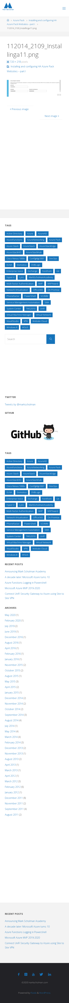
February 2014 (13, 742)
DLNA (9, 264)
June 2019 (10, 631)
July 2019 (9, 626)
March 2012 (11, 781)
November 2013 (14, 753)
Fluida (33, 992)
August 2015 (11, 676)
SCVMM (44, 295)
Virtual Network (43, 314)
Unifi (42, 308)
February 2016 (13, 653)
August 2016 (11, 642)
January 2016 (12, 659)
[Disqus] (34, 161)
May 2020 (10, 615)
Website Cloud (39, 321)
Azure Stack (12, 246)
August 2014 (11, 720)
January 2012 (12, 792)
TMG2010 (30, 308)
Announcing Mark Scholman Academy (25, 571)
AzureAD (42, 233)
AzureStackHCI (14, 252)
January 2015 (12, 692)
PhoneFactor (13, 295)
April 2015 (10, 687)
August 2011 (11, 814)
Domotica (21, 264)
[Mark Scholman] (8, 6)
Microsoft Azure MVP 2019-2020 (22, 588)
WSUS (25, 327)
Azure (30, 233)
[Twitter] (41, 974)
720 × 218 (15, 61)
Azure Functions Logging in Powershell (25, 582)
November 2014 (14, 703)
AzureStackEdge (48, 246)
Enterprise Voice (15, 271)
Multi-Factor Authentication (20, 283)
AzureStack (29, 246)
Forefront (47, 271)
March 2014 (11, 737)
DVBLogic (36, 264)
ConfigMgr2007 (37, 258)
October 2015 (12, 670)
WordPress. (45, 992)
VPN (26, 321)
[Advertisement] (30, 369)
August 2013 (11, 759)
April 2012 (10, 775)
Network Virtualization (17, 289)
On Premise (53, 289)
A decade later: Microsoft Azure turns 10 (27, 577)
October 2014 (12, 709)
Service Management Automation (23, 302)
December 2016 (14, 637)
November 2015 (14, 664)
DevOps (53, 258)
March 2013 (11, 770)
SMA (47, 302)
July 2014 (9, 725)
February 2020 (13, 620)
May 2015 (10, 681)
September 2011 (14, 809)
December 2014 (14, 698)
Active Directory (14, 233)
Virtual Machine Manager (19, 314)
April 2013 (10, 764)
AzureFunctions (14, 239)
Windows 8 (12, 327)
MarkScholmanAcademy (41, 277)
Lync (21, 277)
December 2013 (14, 748)
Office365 (38, 289)
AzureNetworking (35, 239)
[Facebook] (18, 974)
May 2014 (10, 731)
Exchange (32, 271)
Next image (51, 116)
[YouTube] (33, 974)
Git (57, 271)
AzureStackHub (34, 252)
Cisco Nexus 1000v (16, 258)
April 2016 (10, 648)
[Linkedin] (49, 974)
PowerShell (30, 295)
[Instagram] (25, 974)
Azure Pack (18, 20)
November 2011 (14, 803)
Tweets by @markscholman (20, 404)
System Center (14, 308)
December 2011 (14, 797)
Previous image (20, 109)
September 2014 (14, 714)
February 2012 (13, 786)
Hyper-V (10, 277)
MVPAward (53, 283)
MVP (40, 283)
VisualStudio (13, 321)
